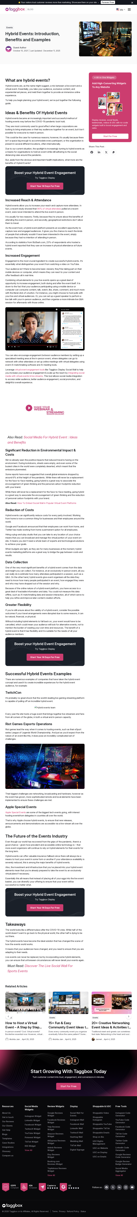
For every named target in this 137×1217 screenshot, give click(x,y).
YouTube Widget (32, 1133)
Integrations (8, 1147)
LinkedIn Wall (76, 1128)
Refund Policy (73, 1211)
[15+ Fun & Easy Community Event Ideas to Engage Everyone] (69, 1003)
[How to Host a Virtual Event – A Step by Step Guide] (25, 1003)
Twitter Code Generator (121, 1141)
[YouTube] (132, 1187)
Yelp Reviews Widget (53, 1128)
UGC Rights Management (99, 1142)
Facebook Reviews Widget (56, 1121)
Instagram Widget (33, 1116)
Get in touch (8, 1117)
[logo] (15, 9)
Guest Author (19, 47)
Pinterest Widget (32, 1137)
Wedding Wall (76, 1141)
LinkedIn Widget (32, 1120)
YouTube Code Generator (122, 1121)
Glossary (6, 1151)
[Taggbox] (12, 1205)
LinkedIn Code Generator (122, 1148)
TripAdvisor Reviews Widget (56, 1169)
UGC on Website (100, 1148)
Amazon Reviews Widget (55, 1135)
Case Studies (8, 1143)
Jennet (99, 1039)
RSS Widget (30, 1146)
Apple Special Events (15, 812)
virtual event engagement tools (30, 369)
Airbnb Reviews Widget (54, 1148)
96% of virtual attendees (49, 208)
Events (9, 27)
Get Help (6, 1130)
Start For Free (110, 136)
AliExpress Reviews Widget (56, 1141)
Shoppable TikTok (101, 1128)
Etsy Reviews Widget (53, 1155)
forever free (108, 2)
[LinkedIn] (119, 1187)
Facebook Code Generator (122, 1128)
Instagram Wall (77, 1120)
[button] (128, 1016)
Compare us (7, 1155)
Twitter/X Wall (76, 1132)
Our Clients (7, 1126)
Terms (55, 1211)
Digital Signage (77, 1150)
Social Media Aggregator (121, 1169)
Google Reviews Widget (55, 1114)
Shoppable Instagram (98, 1118)
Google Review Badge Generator (123, 1162)
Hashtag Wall (76, 1137)
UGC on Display (100, 1152)
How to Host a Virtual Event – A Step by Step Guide (22, 1025)
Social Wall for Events (77, 1114)
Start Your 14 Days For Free (45, 186)
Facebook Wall (77, 1124)
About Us (6, 1113)
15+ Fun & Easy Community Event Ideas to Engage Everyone (68, 1025)
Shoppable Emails (101, 1132)
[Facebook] (106, 1187)
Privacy (62, 1211)
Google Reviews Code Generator (123, 1155)
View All (28, 1150)
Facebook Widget (33, 1124)
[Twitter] (113, 1187)
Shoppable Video (101, 1113)
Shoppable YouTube (102, 1124)
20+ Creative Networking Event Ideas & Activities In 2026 (111, 1025)
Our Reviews (8, 1121)
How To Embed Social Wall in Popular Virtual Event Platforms (46, 503)
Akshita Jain (14, 1039)
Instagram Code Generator (122, 1114)
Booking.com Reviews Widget (55, 1162)
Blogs (4, 1134)
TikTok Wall (75, 1145)
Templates (7, 1138)
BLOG (30, 9)
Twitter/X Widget (32, 1129)
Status (83, 1211)
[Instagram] (125, 1187)
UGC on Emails (99, 1156)
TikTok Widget (31, 1142)
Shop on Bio (98, 1137)
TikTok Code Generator (121, 1135)
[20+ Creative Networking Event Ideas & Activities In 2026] (112, 1003)
